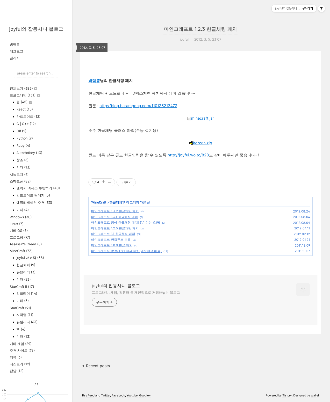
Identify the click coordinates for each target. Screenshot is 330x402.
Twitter (105, 395)
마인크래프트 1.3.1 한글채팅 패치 (114, 217)
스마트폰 (20, 181)
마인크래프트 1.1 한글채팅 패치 (113, 234)
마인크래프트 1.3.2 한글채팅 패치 (115, 211)
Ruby (22, 145)
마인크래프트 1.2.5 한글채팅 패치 (115, 228)
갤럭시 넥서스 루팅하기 (37, 188)
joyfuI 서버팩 (29, 258)
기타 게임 (20, 344)
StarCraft (20, 308)
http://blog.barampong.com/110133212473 (138, 105)
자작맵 (24, 315)
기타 (22, 167)
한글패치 (25, 265)
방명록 (15, 44)
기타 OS (19, 230)
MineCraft (21, 251)
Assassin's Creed (26, 244)
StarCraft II (22, 287)
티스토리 (20, 364)
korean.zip (202, 142)
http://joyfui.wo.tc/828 (188, 155)
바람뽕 (94, 80)
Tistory (287, 395)
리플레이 (26, 293)
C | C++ (25, 124)
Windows (21, 217)
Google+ (145, 395)
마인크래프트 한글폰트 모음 (111, 239)
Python (24, 138)
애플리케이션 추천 (33, 202)
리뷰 (16, 357)
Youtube (132, 395)
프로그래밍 (23, 95)
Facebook (118, 395)
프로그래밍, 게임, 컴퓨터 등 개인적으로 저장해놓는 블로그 (136, 292)
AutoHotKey (28, 153)
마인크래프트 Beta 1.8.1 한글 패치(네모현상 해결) (126, 251)
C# (20, 131)
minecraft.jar (202, 118)
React (24, 109)
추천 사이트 (22, 350)
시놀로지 (19, 174)
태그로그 (16, 51)
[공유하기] (103, 182)
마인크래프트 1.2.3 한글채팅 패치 (200, 29)
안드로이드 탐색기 (32, 195)
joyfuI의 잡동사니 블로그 (36, 29)
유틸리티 (25, 272)
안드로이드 (27, 116)
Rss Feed (88, 395)
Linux (16, 224)
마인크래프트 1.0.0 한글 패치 (111, 245)
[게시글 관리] (110, 182)
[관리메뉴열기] (321, 8)
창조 (22, 160)
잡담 (16, 371)
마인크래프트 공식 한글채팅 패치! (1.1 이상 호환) (125, 222)
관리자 (15, 58)
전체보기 (21, 88)
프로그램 (20, 237)
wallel (315, 395)
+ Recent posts (96, 365)
